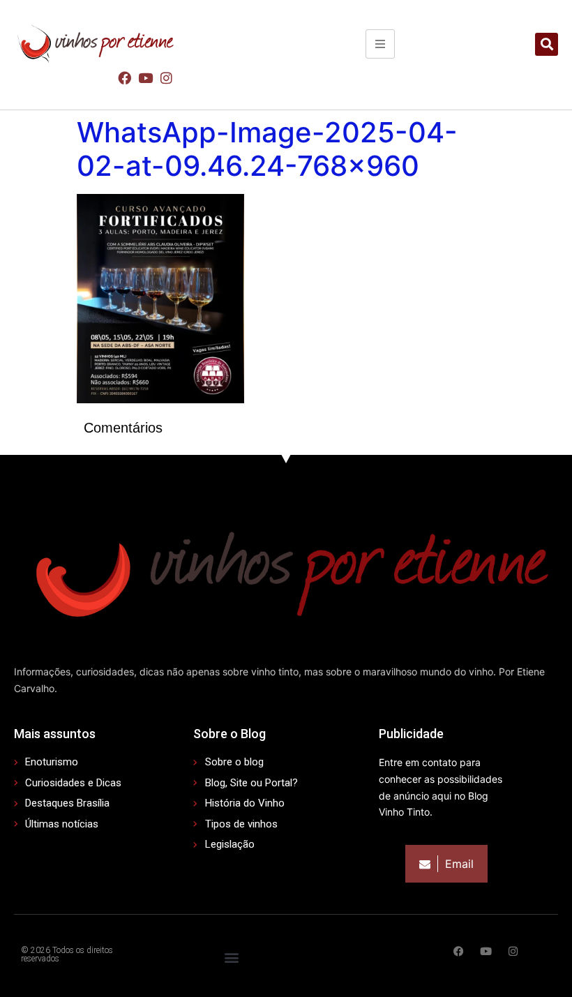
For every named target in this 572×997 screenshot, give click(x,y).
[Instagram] (166, 77)
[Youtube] (145, 77)
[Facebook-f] (458, 951)
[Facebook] (124, 77)
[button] (546, 44)
